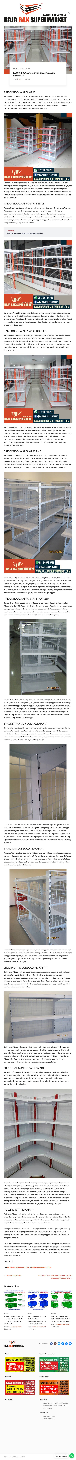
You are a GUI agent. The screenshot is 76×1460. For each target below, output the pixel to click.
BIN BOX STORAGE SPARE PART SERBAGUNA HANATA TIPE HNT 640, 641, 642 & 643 (61, 1318)
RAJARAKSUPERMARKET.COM (18, 1267)
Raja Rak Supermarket (16, 1326)
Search (69, 13)
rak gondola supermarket (13, 1275)
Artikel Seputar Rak (21, 69)
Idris (20, 79)
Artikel (6, 1313)
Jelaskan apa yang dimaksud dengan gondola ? (25, 233)
